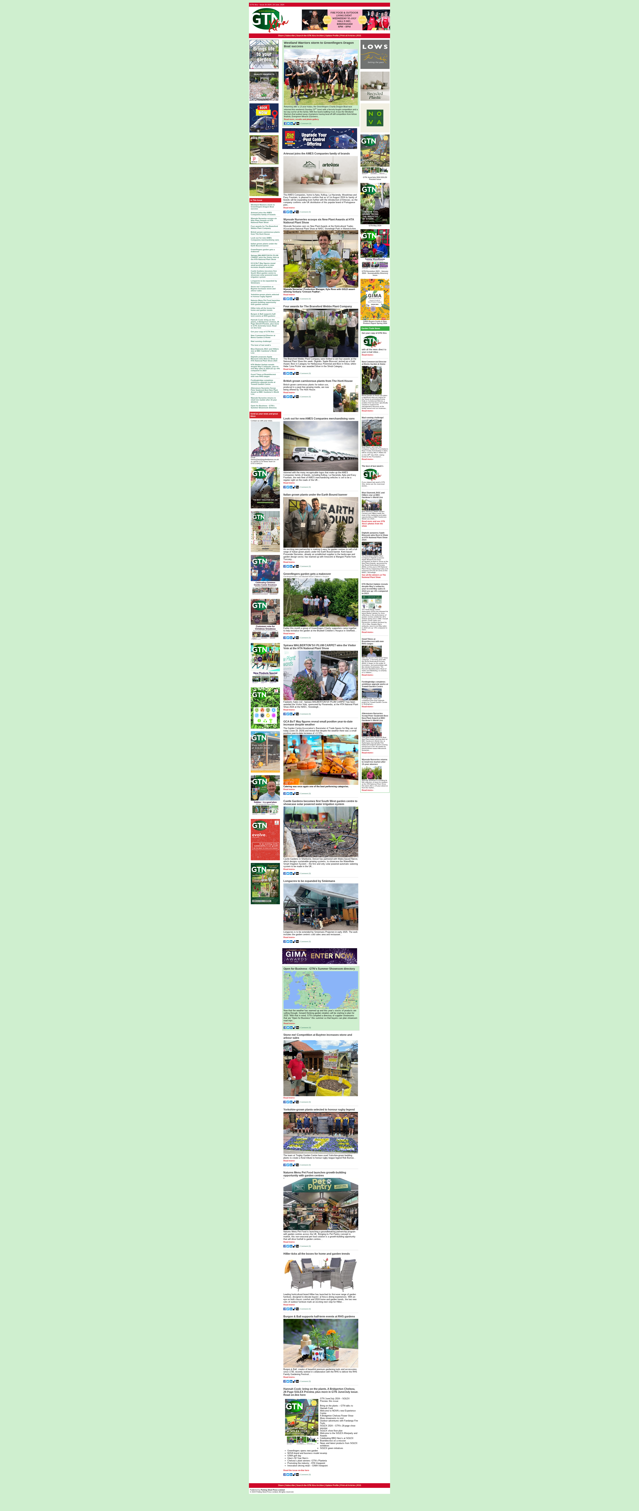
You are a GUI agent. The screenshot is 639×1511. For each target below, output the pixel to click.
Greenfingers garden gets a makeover (307, 573)
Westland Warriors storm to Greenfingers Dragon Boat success (263, 207)
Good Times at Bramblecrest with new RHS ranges (263, 375)
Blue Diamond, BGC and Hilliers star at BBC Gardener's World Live (265, 351)
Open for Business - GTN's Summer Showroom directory (264, 407)
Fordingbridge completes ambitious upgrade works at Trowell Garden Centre (263, 382)
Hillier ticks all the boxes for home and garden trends (263, 309)
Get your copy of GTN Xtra (262, 332)
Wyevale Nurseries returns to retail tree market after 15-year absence (264, 400)
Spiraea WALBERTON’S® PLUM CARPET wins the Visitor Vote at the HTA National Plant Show (265, 257)
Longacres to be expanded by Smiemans (309, 881)
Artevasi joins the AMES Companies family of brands (263, 214)
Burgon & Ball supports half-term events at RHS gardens (263, 315)
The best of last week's (261, 345)
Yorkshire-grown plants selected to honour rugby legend (265, 295)
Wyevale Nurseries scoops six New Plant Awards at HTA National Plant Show (264, 220)
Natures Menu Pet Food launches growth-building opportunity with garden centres (265, 302)
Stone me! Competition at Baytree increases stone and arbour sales (263, 289)
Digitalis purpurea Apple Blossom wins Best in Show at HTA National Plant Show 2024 (264, 359)
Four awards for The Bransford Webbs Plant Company (264, 227)
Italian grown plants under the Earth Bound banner (264, 245)
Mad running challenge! (261, 341)
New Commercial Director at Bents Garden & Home (263, 336)
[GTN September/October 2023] (265, 684)
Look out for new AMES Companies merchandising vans (265, 239)
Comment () (306, 124)
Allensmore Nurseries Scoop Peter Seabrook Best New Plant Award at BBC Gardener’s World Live (265, 391)
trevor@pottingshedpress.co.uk (265, 459)
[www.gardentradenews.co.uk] (269, 33)
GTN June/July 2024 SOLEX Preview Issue (375, 178)
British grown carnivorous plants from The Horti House (265, 233)
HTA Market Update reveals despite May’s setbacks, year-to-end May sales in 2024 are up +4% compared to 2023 (265, 368)
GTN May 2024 (375, 226)
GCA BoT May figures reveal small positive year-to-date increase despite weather (263, 265)
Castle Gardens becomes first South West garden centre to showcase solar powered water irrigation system (264, 274)
